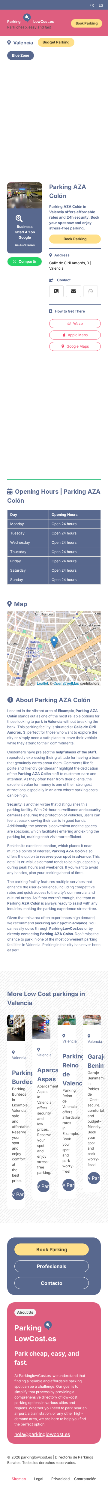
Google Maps (78, 346)
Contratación (85, 1479)
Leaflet (42, 683)
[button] (54, 642)
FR (91, 5)
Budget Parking (56, 42)
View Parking (18, 1194)
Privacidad (60, 1479)
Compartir (27, 261)
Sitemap (19, 1479)
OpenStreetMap (66, 683)
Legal (38, 1479)
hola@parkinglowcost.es (42, 1434)
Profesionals (51, 1266)
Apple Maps (78, 335)
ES (101, 5)
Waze (78, 323)
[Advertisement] (54, 121)
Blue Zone (20, 55)
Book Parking (86, 23)
